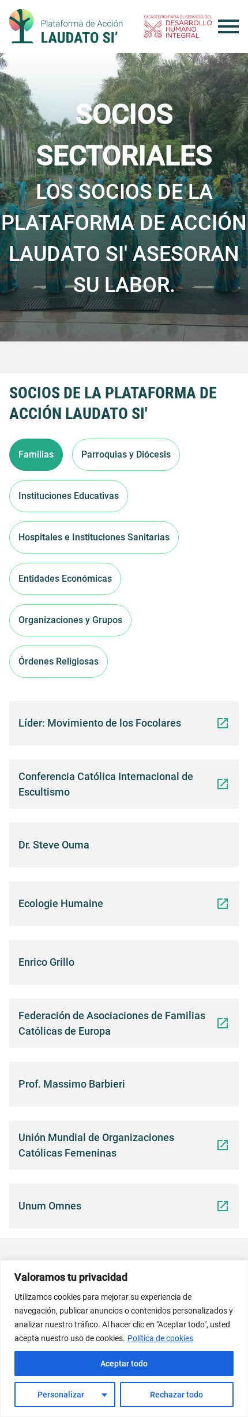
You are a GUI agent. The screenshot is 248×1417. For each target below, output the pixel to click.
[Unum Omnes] (223, 1205)
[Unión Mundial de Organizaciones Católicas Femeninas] (223, 1144)
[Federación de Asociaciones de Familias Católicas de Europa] (223, 1022)
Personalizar (60, 1394)
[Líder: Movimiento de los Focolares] (223, 722)
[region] (124, 1338)
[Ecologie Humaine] (223, 902)
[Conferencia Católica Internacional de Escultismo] (223, 783)
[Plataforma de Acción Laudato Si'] (66, 26)
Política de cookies (160, 1338)
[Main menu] (228, 26)
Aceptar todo (124, 1363)
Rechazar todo (176, 1394)
